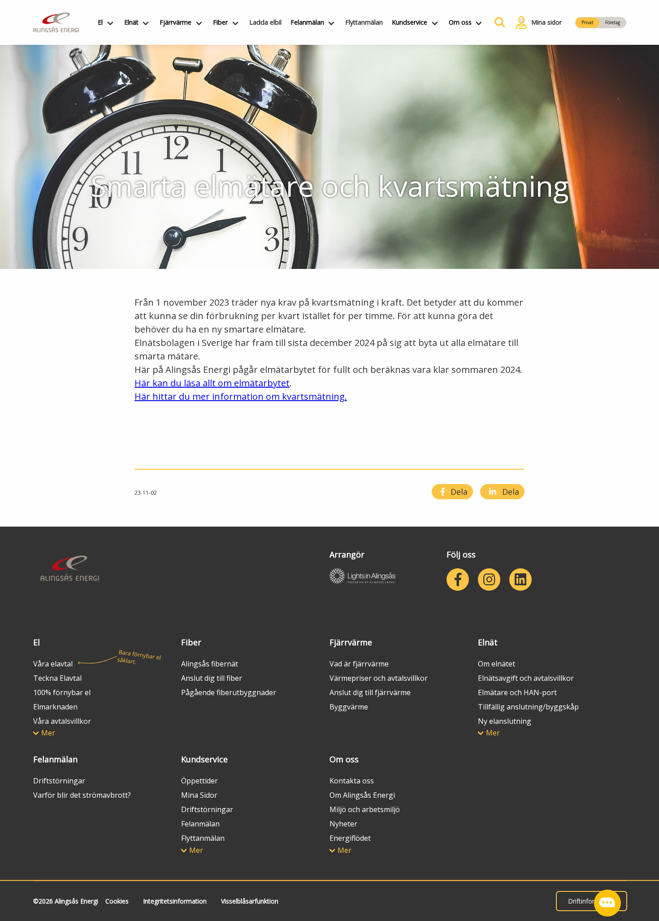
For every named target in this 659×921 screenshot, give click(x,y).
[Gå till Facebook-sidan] (458, 579)
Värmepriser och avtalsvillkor (379, 678)
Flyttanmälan (364, 22)
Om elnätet (496, 664)
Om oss (460, 22)
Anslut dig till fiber (211, 678)
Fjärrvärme (175, 22)
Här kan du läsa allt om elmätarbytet (212, 383)
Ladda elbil (265, 22)
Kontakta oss (352, 781)
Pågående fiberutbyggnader (228, 692)
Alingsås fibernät (209, 664)
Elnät (131, 22)
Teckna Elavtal (57, 678)
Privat (587, 22)
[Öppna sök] (497, 22)
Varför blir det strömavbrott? (82, 795)
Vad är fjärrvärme (359, 664)
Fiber (220, 22)
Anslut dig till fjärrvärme (370, 692)
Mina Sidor (199, 795)
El (100, 22)
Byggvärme (349, 707)
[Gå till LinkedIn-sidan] (520, 579)
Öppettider (199, 781)
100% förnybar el (62, 692)
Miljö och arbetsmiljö (365, 809)
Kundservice (409, 22)
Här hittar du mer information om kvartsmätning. (240, 396)
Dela (458, 491)
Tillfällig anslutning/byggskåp (528, 707)
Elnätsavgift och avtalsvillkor (526, 678)
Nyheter (343, 824)
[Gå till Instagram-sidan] (489, 579)
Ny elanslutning (504, 721)
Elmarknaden (55, 707)
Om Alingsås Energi (362, 795)
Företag (612, 22)
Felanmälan (307, 22)
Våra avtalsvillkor (62, 721)
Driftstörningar (59, 781)
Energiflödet (350, 838)
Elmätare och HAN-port (517, 692)
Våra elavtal (53, 664)
